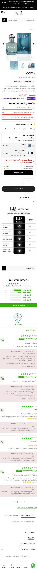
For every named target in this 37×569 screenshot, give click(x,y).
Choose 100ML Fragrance (20, 152)
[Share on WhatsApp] (20, 197)
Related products (28, 515)
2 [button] (20, 502)
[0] (4, 13)
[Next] (5, 44)
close (3, 2)
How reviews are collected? (27, 508)
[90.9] (18, 317)
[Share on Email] (23, 197)
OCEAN (23, 144)
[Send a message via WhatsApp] (33, 565)
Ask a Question (30, 202)
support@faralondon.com (11, 7)
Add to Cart (18, 173)
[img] (25, 336)
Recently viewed (11, 515)
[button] (23, 77)
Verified (20, 325)
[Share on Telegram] (26, 197)
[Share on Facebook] (28, 197)
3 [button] (17, 502)
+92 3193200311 (28, 7)
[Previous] (32, 44)
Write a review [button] (18, 305)
